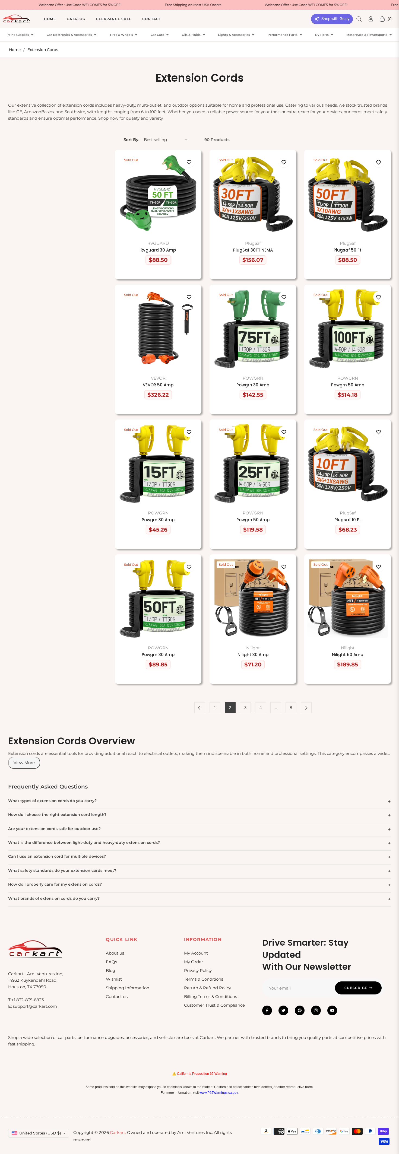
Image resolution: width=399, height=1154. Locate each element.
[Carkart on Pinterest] (300, 1010)
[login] (370, 19)
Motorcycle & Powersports (366, 35)
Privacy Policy (198, 970)
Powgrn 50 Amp (347, 385)
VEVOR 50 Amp (158, 385)
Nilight (253, 647)
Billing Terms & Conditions (210, 996)
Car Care (157, 35)
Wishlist (114, 979)
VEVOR (158, 378)
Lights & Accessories (234, 35)
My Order (193, 961)
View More (24, 762)
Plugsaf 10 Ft (347, 519)
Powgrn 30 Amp (252, 385)
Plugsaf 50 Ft (348, 250)
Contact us (117, 996)
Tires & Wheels (121, 35)
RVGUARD (158, 243)
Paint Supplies (18, 35)
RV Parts (322, 35)
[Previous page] (199, 707)
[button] (359, 19)
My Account (196, 953)
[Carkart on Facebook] (267, 1010)
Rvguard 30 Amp (158, 250)
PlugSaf (253, 243)
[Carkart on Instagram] (316, 1010)
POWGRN (253, 378)
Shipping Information (127, 987)
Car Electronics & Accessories (69, 35)
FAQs (111, 961)
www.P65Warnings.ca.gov (218, 1093)
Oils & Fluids (191, 35)
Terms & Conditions (203, 979)
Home (15, 49)
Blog (110, 970)
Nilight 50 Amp (347, 654)
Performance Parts (282, 35)
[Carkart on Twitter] (283, 1010)
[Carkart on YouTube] (332, 1010)
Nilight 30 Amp (252, 654)
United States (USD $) (40, 1133)
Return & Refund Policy (207, 987)
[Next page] (306, 707)
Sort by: (131, 139)
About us (115, 953)
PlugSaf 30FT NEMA (253, 250)
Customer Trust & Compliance (214, 1005)
